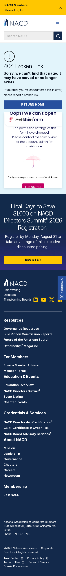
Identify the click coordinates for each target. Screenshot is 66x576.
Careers (10, 470)
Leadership (12, 453)
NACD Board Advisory (27, 434)
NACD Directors (22, 391)
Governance (13, 459)
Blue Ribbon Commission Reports (28, 334)
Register (33, 260)
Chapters (10, 464)
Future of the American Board (25, 339)
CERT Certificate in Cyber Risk (26, 428)
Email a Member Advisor (21, 365)
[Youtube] (43, 299)
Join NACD (11, 495)
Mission (9, 448)
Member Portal (15, 371)
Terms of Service (38, 562)
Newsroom (12, 475)
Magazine (21, 346)
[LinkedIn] (35, 299)
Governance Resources (21, 328)
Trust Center (11, 558)
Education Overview (19, 385)
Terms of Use (12, 562)
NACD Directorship (28, 422)
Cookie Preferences (16, 566)
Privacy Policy (35, 558)
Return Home (33, 104)
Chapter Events (15, 402)
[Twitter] (51, 299)
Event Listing (13, 396)
